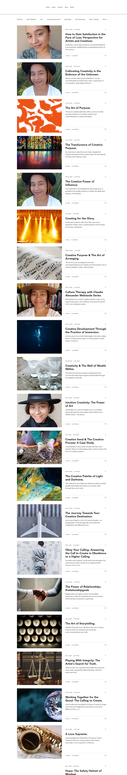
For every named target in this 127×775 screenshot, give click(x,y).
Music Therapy (94, 19)
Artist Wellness (31, 19)
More (104, 19)
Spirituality (67, 19)
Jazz (41, 19)
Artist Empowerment (53, 19)
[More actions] (106, 29)
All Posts (20, 19)
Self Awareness (80, 19)
